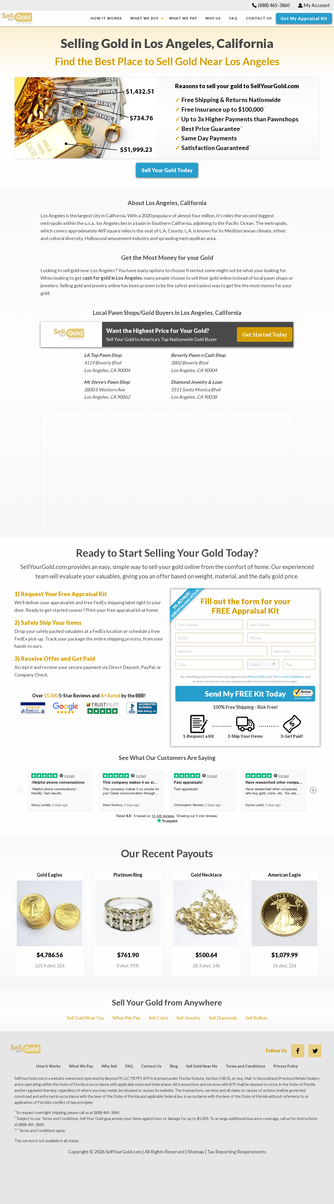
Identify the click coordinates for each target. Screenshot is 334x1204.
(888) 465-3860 (274, 5)
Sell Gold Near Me (201, 1066)
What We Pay (183, 18)
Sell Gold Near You (85, 1018)
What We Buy (144, 18)
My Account (317, 5)
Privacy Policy (257, 677)
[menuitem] (106, 18)
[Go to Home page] (44, 18)
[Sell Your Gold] (25, 1049)
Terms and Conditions (288, 677)
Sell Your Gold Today (167, 170)
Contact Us (259, 18)
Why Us (213, 18)
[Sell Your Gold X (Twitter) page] (314, 1050)
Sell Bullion (256, 1018)
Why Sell (109, 1066)
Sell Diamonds (223, 1018)
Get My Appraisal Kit (304, 18)
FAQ (233, 18)
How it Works (106, 18)
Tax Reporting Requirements (236, 1151)
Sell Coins (158, 1018)
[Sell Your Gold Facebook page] (297, 1050)
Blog (174, 1066)
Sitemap (196, 1151)
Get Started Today (264, 334)
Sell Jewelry (188, 1018)
